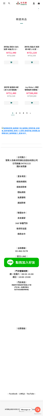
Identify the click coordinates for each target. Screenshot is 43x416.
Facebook (13, 393)
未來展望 (21, 217)
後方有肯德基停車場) (21, 289)
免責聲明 (21, 197)
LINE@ (22, 393)
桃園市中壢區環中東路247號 (21, 285)
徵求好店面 (21, 228)
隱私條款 (21, 192)
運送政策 (21, 202)
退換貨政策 (21, 186)
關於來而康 (21, 166)
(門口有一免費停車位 (21, 287)
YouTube (30, 393)
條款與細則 (21, 181)
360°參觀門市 (21, 223)
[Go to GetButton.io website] (37, 413)
